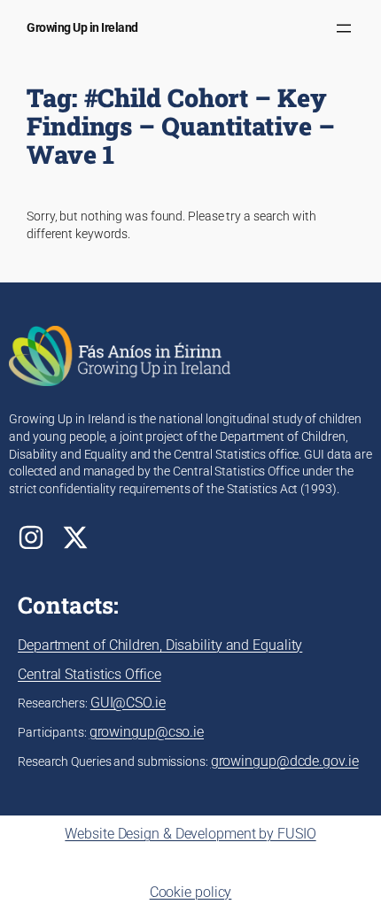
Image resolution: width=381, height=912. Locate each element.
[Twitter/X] (75, 537)
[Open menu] (343, 28)
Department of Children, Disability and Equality (160, 645)
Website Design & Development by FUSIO (190, 833)
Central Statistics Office (89, 674)
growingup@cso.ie (146, 731)
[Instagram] (31, 537)
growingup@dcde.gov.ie (285, 761)
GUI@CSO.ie (128, 702)
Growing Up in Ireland (82, 27)
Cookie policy (191, 892)
